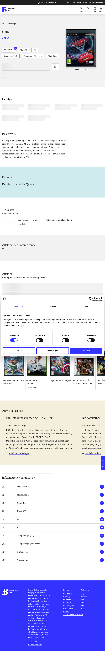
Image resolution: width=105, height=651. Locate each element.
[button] (52, 487)
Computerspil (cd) (10, 56)
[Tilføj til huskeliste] (55, 66)
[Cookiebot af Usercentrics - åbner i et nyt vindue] (91, 299)
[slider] (81, 50)
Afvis (19, 350)
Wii (35, 50)
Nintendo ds (52, 56)
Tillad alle (86, 350)
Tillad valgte (52, 350)
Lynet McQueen (24, 184)
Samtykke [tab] (18, 306)
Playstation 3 (9, 50)
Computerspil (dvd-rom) (33, 56)
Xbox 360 (23, 50)
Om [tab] (86, 306)
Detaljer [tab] (52, 306)
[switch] (39, 340)
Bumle (6, 184)
